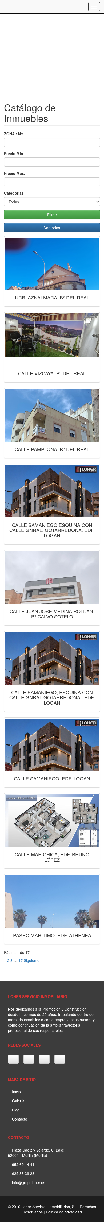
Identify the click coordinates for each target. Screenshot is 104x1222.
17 (20, 960)
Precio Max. (14, 173)
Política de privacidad (64, 1212)
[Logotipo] (4, 6)
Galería (18, 1100)
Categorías (14, 193)
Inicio (16, 1091)
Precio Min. (14, 153)
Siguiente (31, 960)
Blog (15, 1110)
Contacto (19, 1119)
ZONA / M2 (13, 133)
